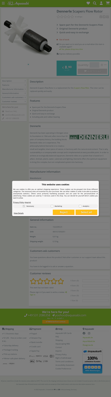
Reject (64, 212)
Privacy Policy (18, 202)
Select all (86, 212)
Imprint (28, 202)
